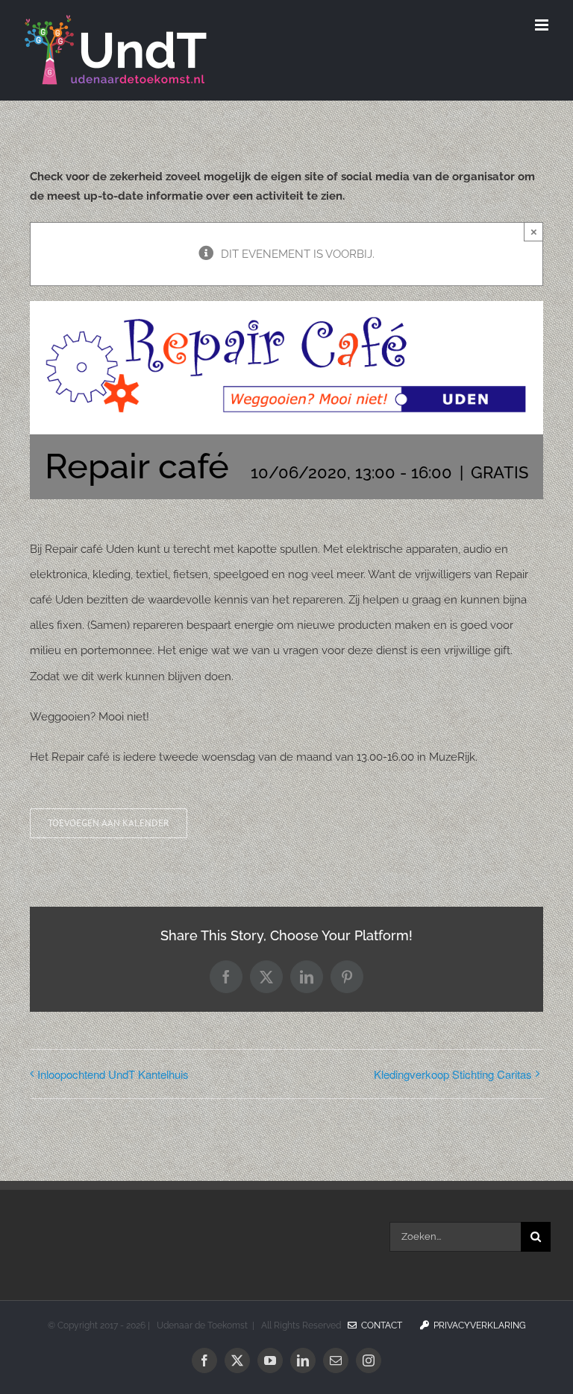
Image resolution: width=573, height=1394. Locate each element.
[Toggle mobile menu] (543, 25)
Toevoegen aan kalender (108, 823)
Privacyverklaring (477, 1325)
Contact (379, 1325)
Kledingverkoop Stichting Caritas (453, 1074)
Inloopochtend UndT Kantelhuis (113, 1074)
